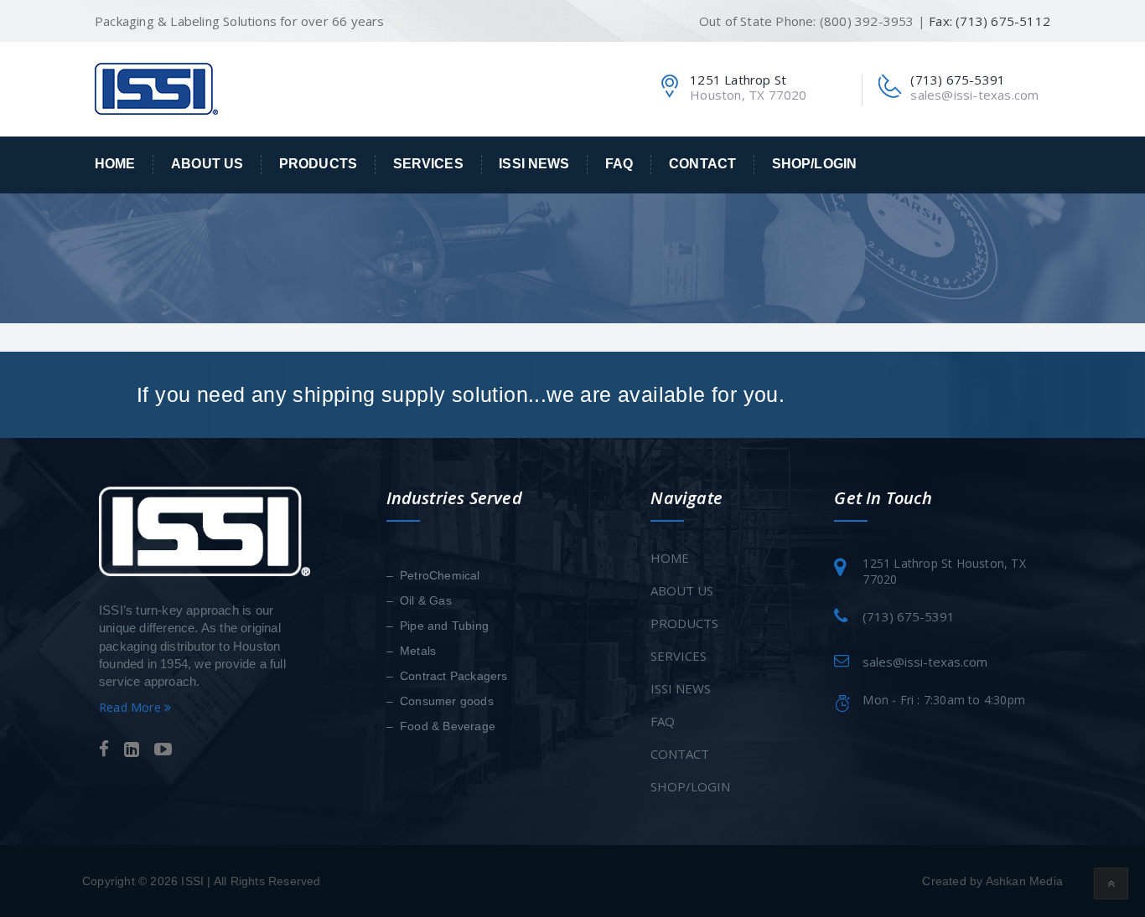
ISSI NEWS (534, 164)
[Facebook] (104, 750)
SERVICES (428, 164)
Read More (131, 707)
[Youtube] (163, 750)
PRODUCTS (318, 164)
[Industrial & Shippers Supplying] (156, 88)
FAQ (619, 164)
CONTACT (702, 164)
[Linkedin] (131, 750)
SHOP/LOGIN (814, 164)
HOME (115, 164)
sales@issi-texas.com (974, 94)
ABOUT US (207, 164)
